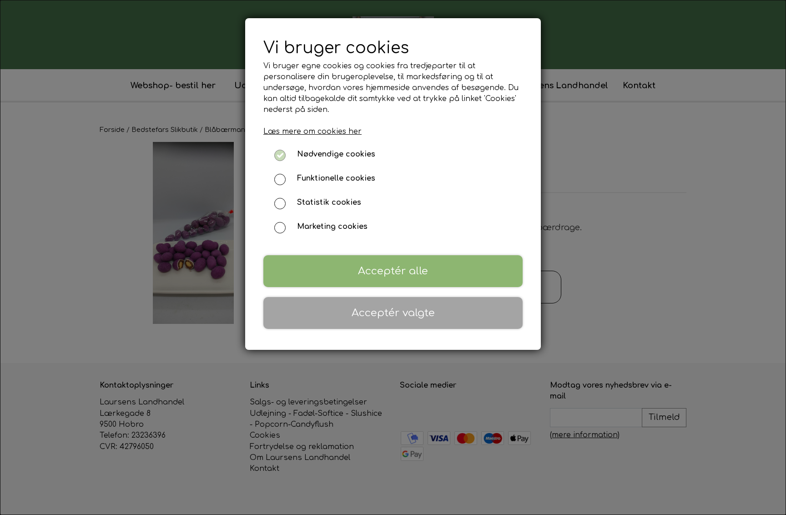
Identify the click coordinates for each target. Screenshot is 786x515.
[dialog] (393, 257)
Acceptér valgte (393, 312)
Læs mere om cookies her (312, 131)
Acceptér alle (393, 271)
